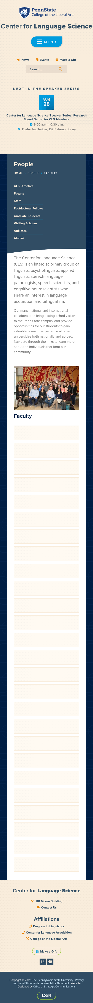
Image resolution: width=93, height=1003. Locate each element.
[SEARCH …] (46, 69)
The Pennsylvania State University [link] (52, 980)
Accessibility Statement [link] (55, 983)
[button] (46, 41)
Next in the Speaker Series (46, 88)
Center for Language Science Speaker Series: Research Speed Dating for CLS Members (46, 117)
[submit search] (60, 69)
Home (18, 173)
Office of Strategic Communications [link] (54, 986)
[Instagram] (43, 962)
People (33, 173)
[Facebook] (50, 962)
